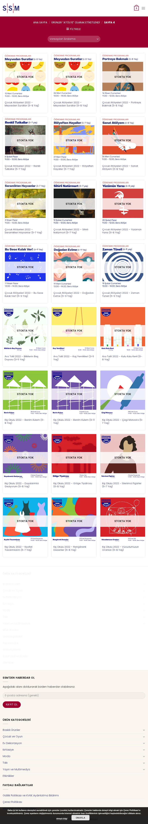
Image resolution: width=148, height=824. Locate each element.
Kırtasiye (8, 604)
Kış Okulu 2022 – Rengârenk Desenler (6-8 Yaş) (69, 548)
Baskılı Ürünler (11, 584)
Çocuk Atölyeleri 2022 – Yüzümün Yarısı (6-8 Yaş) (122, 231)
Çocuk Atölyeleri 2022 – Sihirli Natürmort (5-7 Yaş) (70, 231)
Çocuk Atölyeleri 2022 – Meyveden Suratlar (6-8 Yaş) (22, 104)
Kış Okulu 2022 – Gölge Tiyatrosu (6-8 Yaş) (72, 485)
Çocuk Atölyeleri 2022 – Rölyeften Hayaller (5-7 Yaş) (73, 167)
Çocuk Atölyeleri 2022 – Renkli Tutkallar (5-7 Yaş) (22, 167)
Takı (5, 617)
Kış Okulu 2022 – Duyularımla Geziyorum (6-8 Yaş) (22, 485)
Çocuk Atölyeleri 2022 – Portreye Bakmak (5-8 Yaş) (121, 104)
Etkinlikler (8, 662)
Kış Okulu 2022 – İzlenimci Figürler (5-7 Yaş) (122, 485)
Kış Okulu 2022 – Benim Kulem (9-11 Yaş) (74, 421)
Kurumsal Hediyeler (15, 656)
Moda (6, 610)
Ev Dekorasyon (12, 597)
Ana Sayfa (40, 22)
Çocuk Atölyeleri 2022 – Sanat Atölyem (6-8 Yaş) (120, 167)
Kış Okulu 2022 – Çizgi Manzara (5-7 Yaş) (122, 421)
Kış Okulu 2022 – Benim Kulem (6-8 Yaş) (24, 421)
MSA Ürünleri (10, 630)
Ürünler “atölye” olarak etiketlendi (75, 22)
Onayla (80, 817)
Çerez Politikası (12, 802)
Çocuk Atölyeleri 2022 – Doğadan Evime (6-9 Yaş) (73, 294)
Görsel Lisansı (12, 649)
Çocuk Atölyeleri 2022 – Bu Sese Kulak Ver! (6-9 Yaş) (24, 294)
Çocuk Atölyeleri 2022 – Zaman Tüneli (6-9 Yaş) (120, 294)
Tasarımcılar (11, 643)
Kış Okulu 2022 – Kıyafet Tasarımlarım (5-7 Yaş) (18, 548)
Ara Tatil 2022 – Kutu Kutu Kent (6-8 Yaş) (122, 358)
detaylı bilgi (61, 818)
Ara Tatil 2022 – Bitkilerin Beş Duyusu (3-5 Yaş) (21, 358)
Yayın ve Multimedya (16, 623)
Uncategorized (12, 636)
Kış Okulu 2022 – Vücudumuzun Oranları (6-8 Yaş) (120, 548)
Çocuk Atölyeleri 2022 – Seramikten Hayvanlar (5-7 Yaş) (23, 231)
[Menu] (143, 8)
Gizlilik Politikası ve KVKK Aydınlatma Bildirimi (31, 795)
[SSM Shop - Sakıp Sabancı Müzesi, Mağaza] (18, 8)
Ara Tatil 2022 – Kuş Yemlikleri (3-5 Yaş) (73, 358)
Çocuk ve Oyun (13, 590)
